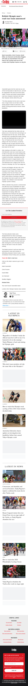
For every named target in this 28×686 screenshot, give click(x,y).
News (17, 23)
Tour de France (9, 622)
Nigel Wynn (10, 21)
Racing (3, 13)
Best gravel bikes (20, 631)
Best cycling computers (20, 633)
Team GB (4, 258)
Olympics (9, 13)
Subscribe (19, 1)
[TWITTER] (11, 296)
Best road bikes (7, 631)
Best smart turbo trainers (7, 633)
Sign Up (14, 670)
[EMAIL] (13, 296)
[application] (14, 119)
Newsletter (23, 51)
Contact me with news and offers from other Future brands (14, 667)
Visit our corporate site (19, 680)
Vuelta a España (9, 625)
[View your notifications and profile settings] (13, 2)
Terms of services (17, 221)
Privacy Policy (18, 675)
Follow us (16, 51)
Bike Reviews (20, 639)
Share (5, 51)
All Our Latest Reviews (7, 639)
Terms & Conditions (12, 676)
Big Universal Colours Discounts (16, 6)
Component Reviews (7, 642)
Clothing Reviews (20, 642)
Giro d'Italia (19, 622)
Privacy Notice (19, 222)
